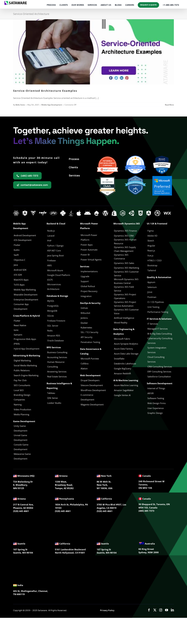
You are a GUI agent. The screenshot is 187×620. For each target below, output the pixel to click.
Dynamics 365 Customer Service (126, 273)
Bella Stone (20, 105)
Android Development (25, 235)
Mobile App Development (51, 105)
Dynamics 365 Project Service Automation (125, 304)
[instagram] (160, 610)
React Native (20, 325)
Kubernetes (86, 327)
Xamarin (18, 334)
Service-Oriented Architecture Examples (45, 90)
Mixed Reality (120, 322)
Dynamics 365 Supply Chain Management (125, 249)
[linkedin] (172, 610)
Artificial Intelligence (124, 317)
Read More (169, 105)
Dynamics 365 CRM (124, 235)
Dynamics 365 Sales (124, 263)
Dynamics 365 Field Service (124, 288)
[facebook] (149, 610)
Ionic (16, 330)
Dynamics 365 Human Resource (125, 241)
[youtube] (166, 610)
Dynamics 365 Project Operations (125, 296)
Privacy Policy (107, 610)
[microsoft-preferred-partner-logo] (162, 177)
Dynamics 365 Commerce (121, 256)
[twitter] (154, 610)
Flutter (17, 320)
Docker (84, 322)
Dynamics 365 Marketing (126, 267)
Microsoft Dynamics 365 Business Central (126, 281)
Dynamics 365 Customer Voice (126, 311)
